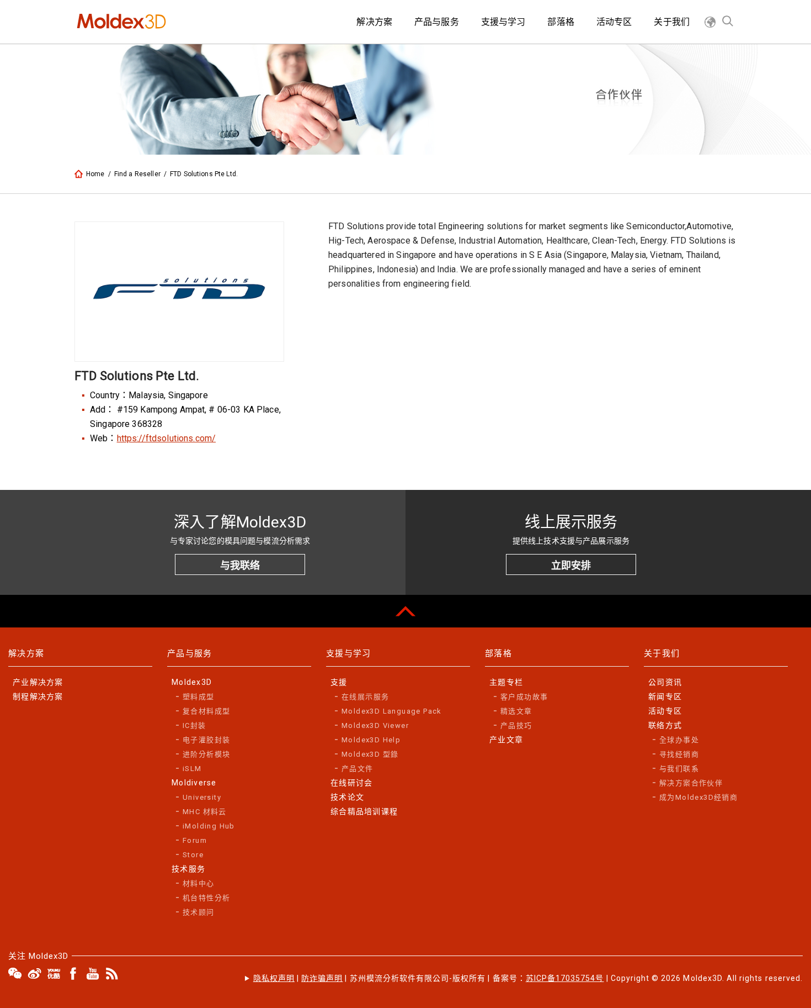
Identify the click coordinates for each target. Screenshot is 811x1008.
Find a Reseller (137, 174)
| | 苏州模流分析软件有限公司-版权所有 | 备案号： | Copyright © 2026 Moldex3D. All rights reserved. (528, 978)
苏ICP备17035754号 (565, 978)
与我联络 (240, 565)
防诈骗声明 (322, 978)
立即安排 (571, 565)
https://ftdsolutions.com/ (166, 438)
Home (95, 174)
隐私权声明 (274, 978)
